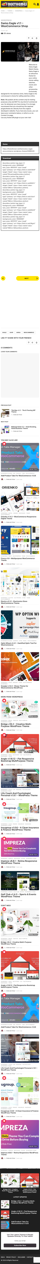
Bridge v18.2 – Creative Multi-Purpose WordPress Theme (16, 725)
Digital (10, 513)
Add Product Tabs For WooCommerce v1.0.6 (18, 476)
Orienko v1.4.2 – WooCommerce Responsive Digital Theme (18, 518)
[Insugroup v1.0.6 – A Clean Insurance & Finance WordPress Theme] (20, 812)
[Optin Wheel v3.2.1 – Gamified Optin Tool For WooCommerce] (20, 624)
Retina (23, 858)
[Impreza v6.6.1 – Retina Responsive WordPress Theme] (20, 847)
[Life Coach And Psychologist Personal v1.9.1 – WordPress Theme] (20, 778)
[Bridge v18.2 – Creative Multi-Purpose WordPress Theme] (20, 709)
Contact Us (31, 1257)
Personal (19, 789)
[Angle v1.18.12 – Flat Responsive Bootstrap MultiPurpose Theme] (20, 743)
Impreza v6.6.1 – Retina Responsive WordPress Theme (19, 862)
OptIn (20, 640)
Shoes (10, 682)
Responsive (22, 513)
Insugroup (21, 824)
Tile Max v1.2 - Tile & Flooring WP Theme (23, 411)
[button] (34, 4)
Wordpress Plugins (6, 473)
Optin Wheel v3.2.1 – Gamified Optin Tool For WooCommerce (19, 644)
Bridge (10, 720)
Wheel (25, 640)
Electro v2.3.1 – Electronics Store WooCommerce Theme (14, 602)
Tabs (23, 473)
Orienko (15, 513)
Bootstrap (16, 754)
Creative (15, 720)
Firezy (10, 556)
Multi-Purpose (23, 720)
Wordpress (6, 20)
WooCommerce (29, 332)
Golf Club (16, 891)
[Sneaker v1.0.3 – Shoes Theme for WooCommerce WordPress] (20, 666)
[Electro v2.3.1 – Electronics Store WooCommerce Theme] (20, 582)
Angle (10, 754)
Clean (10, 824)
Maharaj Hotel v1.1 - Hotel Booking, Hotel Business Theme (23, 427)
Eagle (4, 332)
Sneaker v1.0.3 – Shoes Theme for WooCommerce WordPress (14, 687)
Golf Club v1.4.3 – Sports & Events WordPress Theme (18, 895)
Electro (10, 597)
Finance (15, 824)
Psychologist (27, 789)
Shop (11, 332)
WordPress (4, 683)
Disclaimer (21, 1257)
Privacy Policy (11, 1257)
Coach (10, 789)
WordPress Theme (6, 721)
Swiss (18, 332)
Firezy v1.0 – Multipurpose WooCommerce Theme (18, 559)
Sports (22, 891)
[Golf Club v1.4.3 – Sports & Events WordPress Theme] (20, 880)
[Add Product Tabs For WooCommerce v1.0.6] (20, 457)
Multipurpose (17, 556)
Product (18, 473)
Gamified (15, 640)
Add (14, 473)
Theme (28, 513)
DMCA (3, 1257)
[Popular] (4, 444)
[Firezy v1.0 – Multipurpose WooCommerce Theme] (20, 540)
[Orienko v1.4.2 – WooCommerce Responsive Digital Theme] (20, 497)
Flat (21, 754)
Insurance (28, 824)
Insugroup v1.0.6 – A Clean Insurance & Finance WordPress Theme (20, 828)
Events (10, 891)
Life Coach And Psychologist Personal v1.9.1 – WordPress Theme (19, 794)
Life (14, 789)
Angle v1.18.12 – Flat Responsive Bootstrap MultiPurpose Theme (17, 759)
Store (24, 597)
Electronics (17, 597)
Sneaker (15, 682)
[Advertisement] (15, 77)
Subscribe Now (20, 1245)
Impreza (10, 858)
